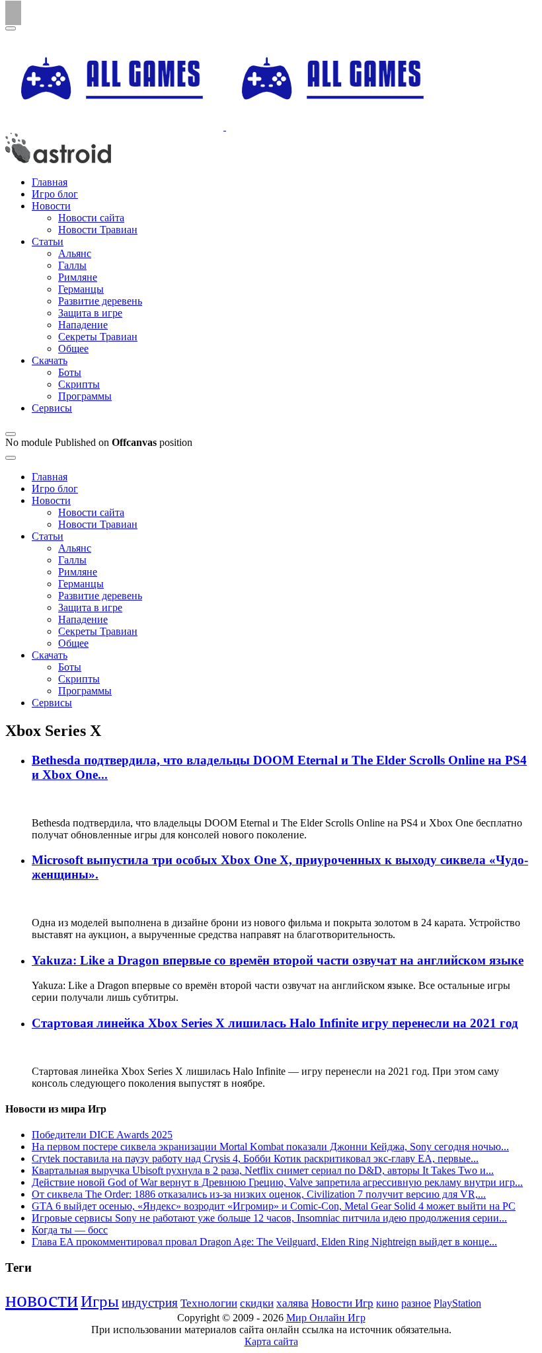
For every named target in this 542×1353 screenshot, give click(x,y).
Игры (100, 1301)
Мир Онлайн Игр (326, 1317)
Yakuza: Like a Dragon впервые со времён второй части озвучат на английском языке (277, 960)
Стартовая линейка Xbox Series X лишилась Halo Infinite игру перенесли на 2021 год (275, 1023)
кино (387, 1303)
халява (292, 1303)
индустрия (150, 1302)
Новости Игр (342, 1303)
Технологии (208, 1303)
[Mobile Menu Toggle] (10, 28)
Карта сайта (271, 1341)
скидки (257, 1303)
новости (41, 1299)
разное (416, 1303)
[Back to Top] (13, 13)
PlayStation (457, 1303)
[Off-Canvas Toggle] (10, 434)
